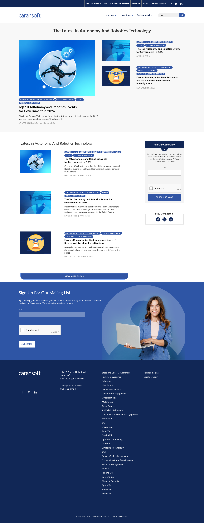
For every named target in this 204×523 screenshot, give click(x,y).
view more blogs (74, 276)
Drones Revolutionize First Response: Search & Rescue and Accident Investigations (157, 80)
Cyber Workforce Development (118, 460)
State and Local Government (151, 74)
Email (164, 168)
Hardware (107, 490)
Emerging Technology (113, 448)
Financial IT (108, 494)
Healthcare (107, 385)
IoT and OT (107, 473)
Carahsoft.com (151, 377)
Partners (106, 444)
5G (103, 423)
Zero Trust (107, 431)
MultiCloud (107, 402)
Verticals (126, 15)
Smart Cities (108, 477)
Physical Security (110, 481)
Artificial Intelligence (112, 410)
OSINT (105, 452)
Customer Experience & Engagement (120, 415)
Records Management (113, 465)
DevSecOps (108, 427)
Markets (109, 15)
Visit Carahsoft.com (96, 4)
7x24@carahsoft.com (71, 385)
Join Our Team (158, 4)
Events (80, 99)
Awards (136, 4)
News (145, 4)
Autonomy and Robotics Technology (37, 99)
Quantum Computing (112, 440)
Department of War (65, 99)
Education (107, 381)
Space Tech (107, 485)
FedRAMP (107, 419)
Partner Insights (144, 15)
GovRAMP (107, 435)
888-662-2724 (68, 389)
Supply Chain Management (115, 456)
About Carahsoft (119, 4)
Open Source (108, 406)
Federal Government (29, 103)
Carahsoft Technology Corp (95, 517)
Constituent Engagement (114, 394)
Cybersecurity (109, 398)
